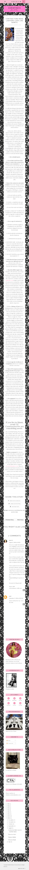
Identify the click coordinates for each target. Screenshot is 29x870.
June (9, 841)
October (10, 824)
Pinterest (8, 705)
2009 (8, 816)
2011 (8, 812)
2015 (8, 804)
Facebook (8, 700)
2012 (8, 810)
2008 (8, 818)
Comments (10, 743)
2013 (8, 808)
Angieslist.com (9, 280)
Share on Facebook (15, 500)
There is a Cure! (12, 834)
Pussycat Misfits (12, 837)
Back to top (21, 868)
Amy (10, 596)
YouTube (20, 705)
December (11, 820)
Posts (8, 740)
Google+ (14, 705)
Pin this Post (15, 506)
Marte (11, 540)
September (11, 826)
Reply (24, 604)
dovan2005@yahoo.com (12, 466)
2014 (8, 806)
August (10, 828)
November (11, 822)
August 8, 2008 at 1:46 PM (14, 542)
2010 (8, 814)
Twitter (20, 700)
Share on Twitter (15, 503)
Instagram (14, 700)
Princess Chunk (12, 839)
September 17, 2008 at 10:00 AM (16, 598)
